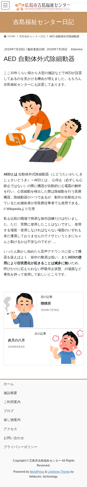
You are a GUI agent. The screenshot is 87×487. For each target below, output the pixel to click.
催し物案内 (12, 420)
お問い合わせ (14, 438)
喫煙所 (46, 303)
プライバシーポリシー (20, 447)
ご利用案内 (12, 402)
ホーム (9, 384)
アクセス (10, 429)
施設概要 (10, 393)
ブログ (9, 411)
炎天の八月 (16, 340)
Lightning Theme (59, 471)
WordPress (37, 471)
